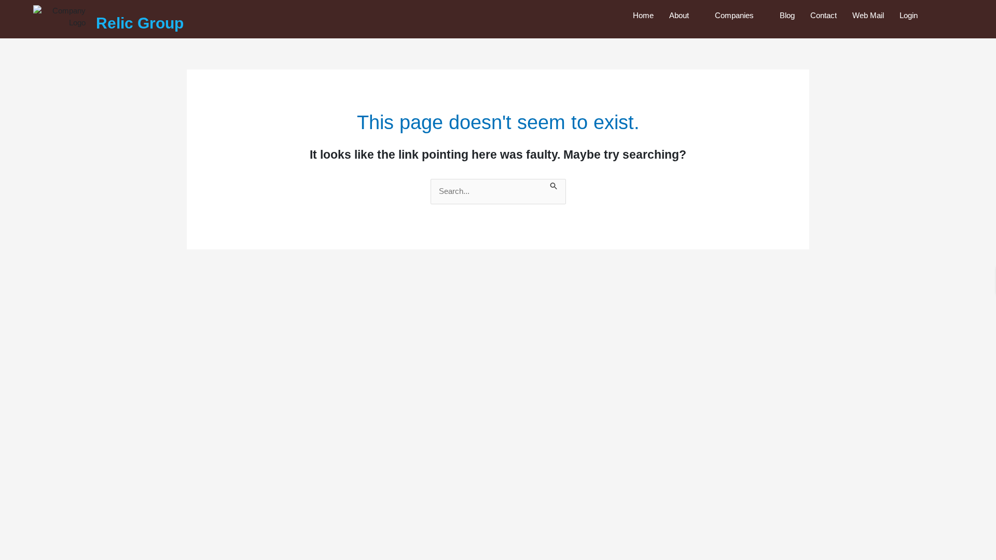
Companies (734, 15)
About (679, 15)
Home (643, 15)
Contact (823, 15)
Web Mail (868, 15)
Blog (787, 15)
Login (909, 15)
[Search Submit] (554, 185)
